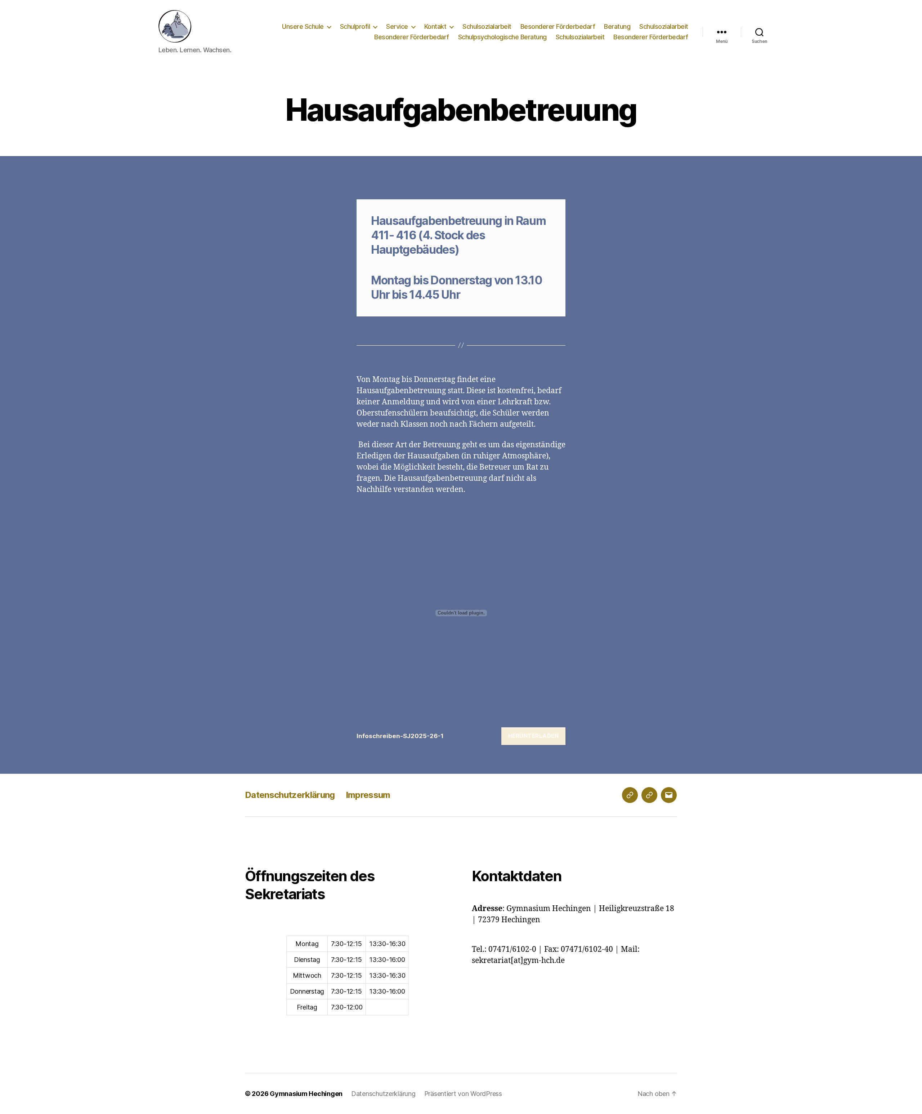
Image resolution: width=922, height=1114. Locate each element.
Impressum (368, 795)
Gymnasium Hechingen (306, 1093)
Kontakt (435, 26)
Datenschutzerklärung (290, 795)
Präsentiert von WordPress (463, 1093)
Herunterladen (533, 735)
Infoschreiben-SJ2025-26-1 (400, 736)
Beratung (617, 26)
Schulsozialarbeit (486, 26)
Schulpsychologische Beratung (502, 37)
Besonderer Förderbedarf (557, 26)
